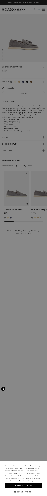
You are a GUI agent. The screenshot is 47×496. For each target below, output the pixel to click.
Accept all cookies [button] (23, 485)
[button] (23, 492)
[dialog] (23, 248)
